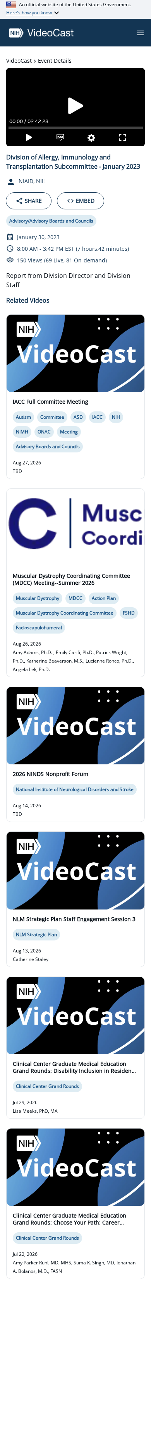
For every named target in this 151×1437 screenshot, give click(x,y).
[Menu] (140, 32)
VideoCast (19, 60)
